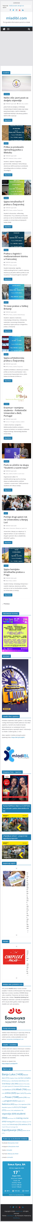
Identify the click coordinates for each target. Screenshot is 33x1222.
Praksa (15, 158)
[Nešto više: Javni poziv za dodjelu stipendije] (16, 83)
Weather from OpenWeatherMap (16, 1194)
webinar (26, 1124)
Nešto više (21, 104)
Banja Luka (12, 1074)
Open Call (21, 1093)
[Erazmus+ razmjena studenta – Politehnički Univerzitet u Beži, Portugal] (16, 393)
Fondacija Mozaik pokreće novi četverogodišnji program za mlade (28, 895)
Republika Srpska (8, 1107)
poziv (23, 1097)
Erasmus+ (7, 421)
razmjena (17, 421)
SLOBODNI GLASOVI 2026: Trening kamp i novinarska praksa (19, 6)
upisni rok (24, 528)
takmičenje (12, 1118)
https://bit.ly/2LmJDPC (18, 737)
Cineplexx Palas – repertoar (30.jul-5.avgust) (28, 965)
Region (18, 1104)
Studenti (6, 404)
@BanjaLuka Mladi (12, 1154)
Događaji (6, 461)
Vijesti (5, 513)
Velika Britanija (21, 314)
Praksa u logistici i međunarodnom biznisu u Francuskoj (16, 256)
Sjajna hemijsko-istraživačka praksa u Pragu (14, 572)
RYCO (17, 1107)
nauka (6, 473)
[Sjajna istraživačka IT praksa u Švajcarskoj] (16, 187)
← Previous (6, 604)
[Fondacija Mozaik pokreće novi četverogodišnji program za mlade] (14, 878)
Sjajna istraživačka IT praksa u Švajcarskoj (14, 203)
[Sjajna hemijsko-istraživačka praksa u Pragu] (16, 555)
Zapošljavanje (12, 1130)
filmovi (25, 1081)
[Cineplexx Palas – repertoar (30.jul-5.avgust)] (14, 956)
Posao (12, 1097)
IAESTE (7, 158)
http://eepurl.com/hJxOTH (10, 1063)
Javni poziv (9, 1086)
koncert (19, 1086)
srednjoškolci (18, 1110)
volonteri (5, 1124)
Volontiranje (15, 1124)
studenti (26, 104)
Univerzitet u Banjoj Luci (15, 528)
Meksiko (11, 158)
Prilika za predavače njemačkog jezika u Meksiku (14, 149)
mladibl (14, 104)
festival (17, 1081)
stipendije (9, 1113)
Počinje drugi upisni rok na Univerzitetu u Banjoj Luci (16, 519)
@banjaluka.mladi (13, 1143)
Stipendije (6, 94)
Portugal (13, 421)
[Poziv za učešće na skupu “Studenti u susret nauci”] (16, 450)
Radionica (8, 1104)
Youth (5, 1127)
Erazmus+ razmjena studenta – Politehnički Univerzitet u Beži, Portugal (15, 411)
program (10, 1100)
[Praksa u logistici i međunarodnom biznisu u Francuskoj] (16, 239)
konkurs (10, 1089)
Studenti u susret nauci (18, 473)
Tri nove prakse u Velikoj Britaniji (16, 307)
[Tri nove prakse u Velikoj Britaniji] (16, 291)
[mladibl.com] (4, 29)
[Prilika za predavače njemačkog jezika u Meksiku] (16, 132)
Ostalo (6, 143)
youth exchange (13, 1127)
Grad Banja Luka (10, 1083)
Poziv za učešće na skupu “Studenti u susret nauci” (16, 466)
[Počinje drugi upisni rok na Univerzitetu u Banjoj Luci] (16, 502)
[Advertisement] (16, 48)
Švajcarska (20, 210)
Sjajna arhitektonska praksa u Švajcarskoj (14, 359)
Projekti (21, 1101)
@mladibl (9, 1150)
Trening (10, 1122)
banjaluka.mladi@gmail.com (15, 1039)
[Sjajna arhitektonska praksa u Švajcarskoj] (16, 343)
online (10, 1093)
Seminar (9, 1110)
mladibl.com (16, 18)
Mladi (21, 1089)
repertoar (25, 1104)
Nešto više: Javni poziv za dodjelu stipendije (16, 99)
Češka (6, 580)
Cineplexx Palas (14, 1078)
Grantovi (22, 1084)
